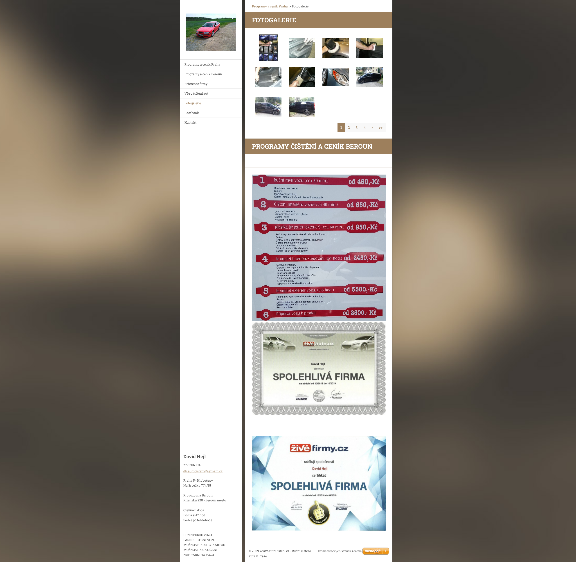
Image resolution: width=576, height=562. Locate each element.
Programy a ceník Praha (202, 64)
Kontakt (190, 122)
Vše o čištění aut (196, 93)
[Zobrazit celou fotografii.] (268, 47)
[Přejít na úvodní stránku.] (211, 27)
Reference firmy (195, 84)
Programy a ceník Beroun (203, 74)
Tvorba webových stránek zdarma (339, 551)
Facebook (191, 113)
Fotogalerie (192, 103)
